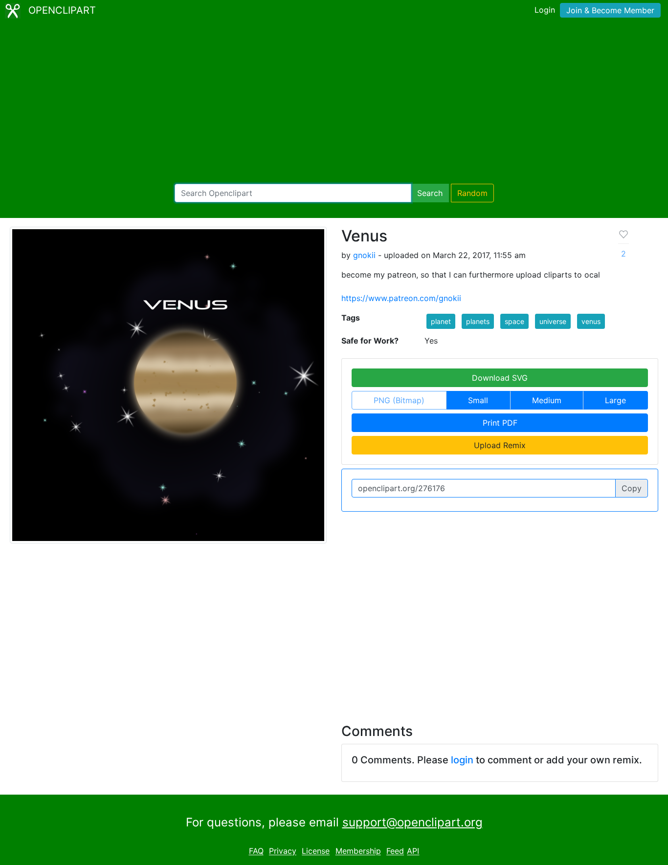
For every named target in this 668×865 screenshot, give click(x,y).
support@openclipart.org (412, 822)
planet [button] (441, 321)
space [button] (514, 321)
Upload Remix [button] (500, 445)
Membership (358, 851)
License (316, 851)
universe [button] (552, 321)
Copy (632, 488)
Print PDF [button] (500, 423)
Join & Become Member (610, 10)
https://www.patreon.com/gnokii (401, 298)
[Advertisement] (334, 102)
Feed (395, 851)
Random (472, 193)
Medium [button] (546, 400)
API (413, 851)
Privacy (282, 851)
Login (544, 10)
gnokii (364, 255)
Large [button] (615, 400)
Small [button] (478, 400)
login (462, 760)
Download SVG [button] (500, 378)
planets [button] (478, 321)
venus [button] (591, 321)
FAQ (256, 851)
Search (430, 193)
